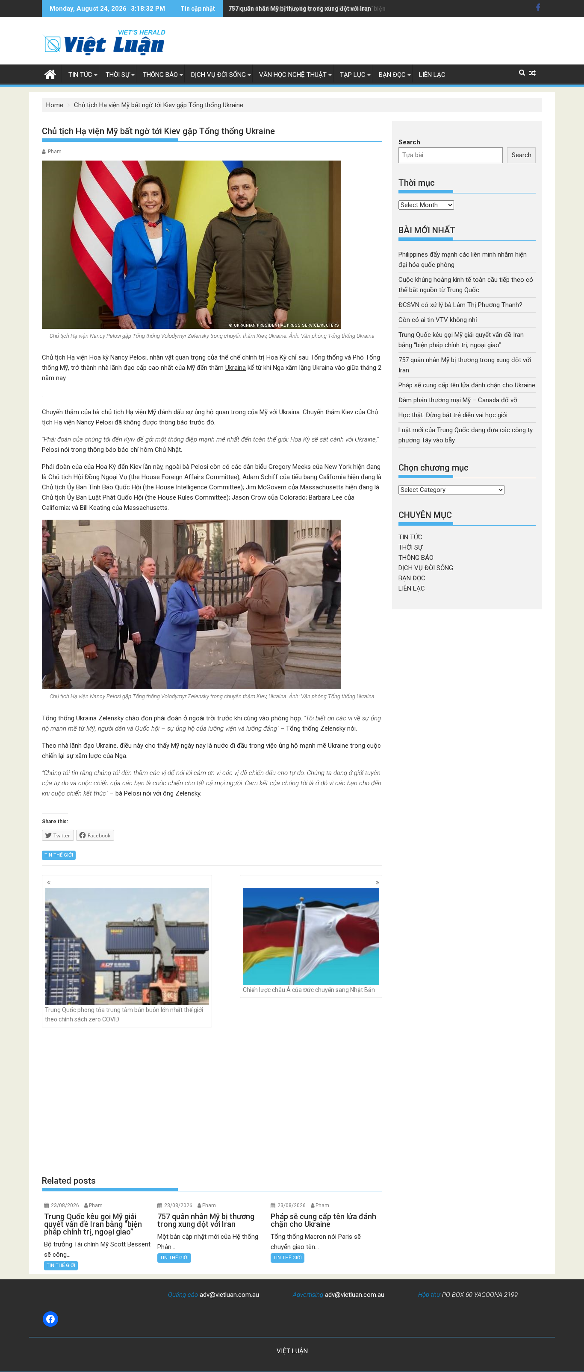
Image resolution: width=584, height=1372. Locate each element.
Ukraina (235, 368)
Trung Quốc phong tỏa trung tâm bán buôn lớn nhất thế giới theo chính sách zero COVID (124, 1014)
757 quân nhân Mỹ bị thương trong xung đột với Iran (299, 8)
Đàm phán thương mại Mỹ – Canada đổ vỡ (457, 400)
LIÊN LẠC (432, 75)
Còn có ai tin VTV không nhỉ (437, 320)
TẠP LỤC (353, 75)
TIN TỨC (80, 75)
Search (409, 142)
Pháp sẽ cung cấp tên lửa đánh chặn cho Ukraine (466, 385)
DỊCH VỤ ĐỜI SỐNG (218, 75)
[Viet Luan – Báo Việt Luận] (50, 73)
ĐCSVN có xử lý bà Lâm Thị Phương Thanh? (460, 305)
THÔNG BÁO (160, 75)
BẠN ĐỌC (392, 75)
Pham (55, 152)
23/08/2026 (65, 1205)
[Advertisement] (212, 1101)
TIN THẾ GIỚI (58, 855)
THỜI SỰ (118, 75)
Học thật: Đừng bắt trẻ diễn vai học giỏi (452, 415)
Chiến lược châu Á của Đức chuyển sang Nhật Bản (309, 989)
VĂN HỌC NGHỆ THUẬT (293, 75)
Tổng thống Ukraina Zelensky (83, 718)
